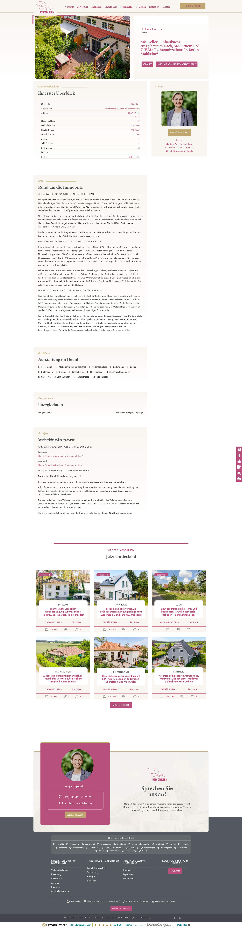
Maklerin (96, 6)
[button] (36, 47)
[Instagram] (180, 918)
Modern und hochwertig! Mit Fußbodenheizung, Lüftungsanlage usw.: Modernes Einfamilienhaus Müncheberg (121, 611)
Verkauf (69, 6)
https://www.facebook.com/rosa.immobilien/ (60, 465)
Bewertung (82, 6)
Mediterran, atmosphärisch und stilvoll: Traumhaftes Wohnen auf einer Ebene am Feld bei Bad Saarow (63, 678)
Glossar (166, 6)
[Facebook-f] (174, 918)
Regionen (141, 6)
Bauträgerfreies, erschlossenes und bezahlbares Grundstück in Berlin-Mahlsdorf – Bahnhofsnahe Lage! (179, 611)
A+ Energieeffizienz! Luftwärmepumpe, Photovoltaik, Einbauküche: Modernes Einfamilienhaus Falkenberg (179, 678)
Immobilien (111, 6)
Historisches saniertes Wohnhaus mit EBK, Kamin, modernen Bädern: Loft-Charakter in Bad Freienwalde (121, 678)
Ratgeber (154, 6)
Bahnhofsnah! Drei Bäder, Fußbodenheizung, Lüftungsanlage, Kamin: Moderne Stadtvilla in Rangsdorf (63, 611)
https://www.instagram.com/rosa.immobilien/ (60, 456)
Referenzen (126, 6)
